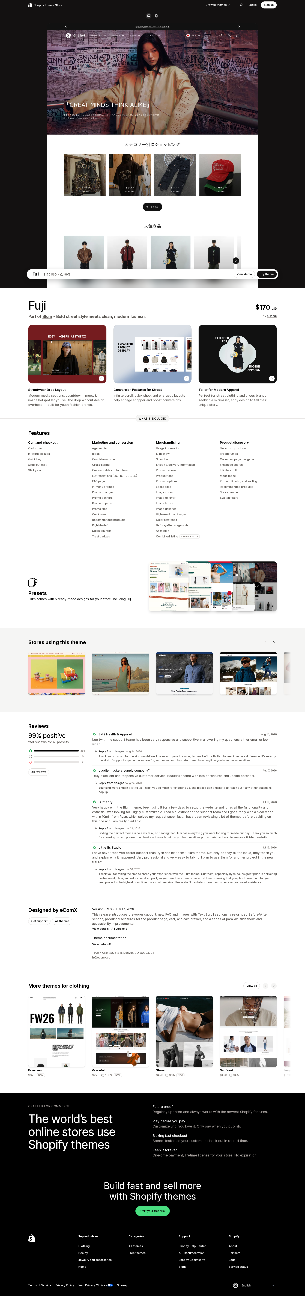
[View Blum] (235, 586)
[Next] (274, 642)
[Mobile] (156, 16)
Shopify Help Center (192, 1246)
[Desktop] (148, 16)
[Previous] (265, 642)
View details (100, 928)
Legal (232, 1260)
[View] (56, 674)
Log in (253, 5)
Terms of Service (39, 1285)
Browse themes (216, 5)
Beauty (83, 1253)
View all (251, 985)
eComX (272, 316)
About (233, 1246)
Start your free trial (152, 1211)
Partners (234, 1253)
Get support (39, 921)
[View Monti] (169, 586)
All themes (62, 921)
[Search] (241, 5)
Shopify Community (192, 1260)
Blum (47, 316)
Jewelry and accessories (95, 1260)
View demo (244, 274)
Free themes (136, 1253)
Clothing (84, 1246)
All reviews (38, 772)
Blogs (182, 1266)
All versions (119, 928)
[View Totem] (191, 586)
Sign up (269, 5)
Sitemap (122, 1285)
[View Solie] (213, 586)
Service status (238, 1266)
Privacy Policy (64, 1285)
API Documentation (191, 1253)
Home (82, 1266)
